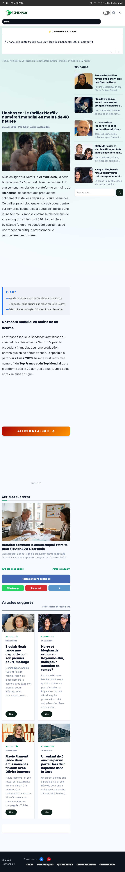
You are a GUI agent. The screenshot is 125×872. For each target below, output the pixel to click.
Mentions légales (45, 865)
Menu (6, 22)
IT (99, 3)
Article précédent (12, 568)
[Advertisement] (36, 86)
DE (102, 3)
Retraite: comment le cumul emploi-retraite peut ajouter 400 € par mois (35, 547)
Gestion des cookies (86, 865)
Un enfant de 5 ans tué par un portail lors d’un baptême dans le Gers (53, 764)
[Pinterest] (7, 3)
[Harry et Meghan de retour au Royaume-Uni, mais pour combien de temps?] (54, 623)
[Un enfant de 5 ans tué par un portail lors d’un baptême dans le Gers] (54, 733)
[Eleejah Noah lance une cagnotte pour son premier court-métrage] (18, 623)
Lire (11, 714)
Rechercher (119, 192)
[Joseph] (113, 12)
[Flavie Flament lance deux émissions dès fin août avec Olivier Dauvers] (18, 733)
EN (95, 3)
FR (91, 3)
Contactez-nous (107, 865)
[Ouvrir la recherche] (120, 12)
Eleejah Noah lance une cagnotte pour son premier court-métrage (17, 654)
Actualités (15, 60)
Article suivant (61, 568)
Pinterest (36, 588)
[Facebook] (3, 3)
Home (5, 60)
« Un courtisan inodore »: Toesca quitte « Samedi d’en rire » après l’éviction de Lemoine (107, 126)
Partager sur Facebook (36, 578)
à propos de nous (65, 865)
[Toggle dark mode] (106, 13)
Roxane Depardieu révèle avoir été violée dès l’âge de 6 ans (108, 79)
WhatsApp (13, 588)
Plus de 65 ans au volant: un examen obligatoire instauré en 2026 (108, 102)
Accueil (30, 865)
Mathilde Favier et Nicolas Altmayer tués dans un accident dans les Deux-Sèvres (108, 149)
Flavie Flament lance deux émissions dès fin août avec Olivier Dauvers (17, 764)
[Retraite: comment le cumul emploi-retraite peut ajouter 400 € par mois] (36, 522)
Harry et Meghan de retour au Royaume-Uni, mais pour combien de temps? (52, 658)
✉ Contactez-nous (114, 3)
